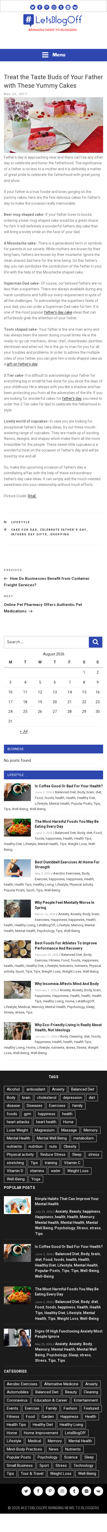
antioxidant (35, 1089)
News (53, 1449)
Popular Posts (81, 803)
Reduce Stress (53, 1154)
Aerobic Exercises (66, 873)
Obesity (70, 1146)
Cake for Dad (24, 529)
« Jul (24, 731)
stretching (15, 1162)
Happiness (74, 879)
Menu (58, 54)
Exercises (42, 920)
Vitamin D (15, 1170)
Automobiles (18, 1392)
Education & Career (50, 1400)
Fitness (54, 960)
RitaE (32, 496)
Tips (96, 803)
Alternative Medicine (61, 1384)
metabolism (83, 1138)
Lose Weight (17, 1130)
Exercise (41, 879)
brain (90, 792)
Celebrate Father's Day (63, 529)
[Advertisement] (53, 41)
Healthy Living (43, 884)
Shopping (60, 534)
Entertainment (86, 1400)
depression (72, 1097)
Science (71, 1457)
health (59, 798)
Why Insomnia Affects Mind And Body (67, 984)
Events (12, 1408)
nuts (53, 1146)
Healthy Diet (86, 798)
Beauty (75, 1211)
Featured (91, 1408)
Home (69, 1001)
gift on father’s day (22, 364)
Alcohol (13, 1089)
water (56, 1170)
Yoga (35, 1179)
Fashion (70, 1408)
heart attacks (18, 1122)
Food (39, 798)
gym (27, 1114)
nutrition (36, 1146)
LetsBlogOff (46, 925)
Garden (48, 1416)
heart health (46, 1122)
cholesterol (46, 1097)
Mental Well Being (52, 1138)
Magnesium (45, 1130)
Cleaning (75, 1036)
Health (71, 798)
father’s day (71, 398)
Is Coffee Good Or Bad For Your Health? (69, 786)
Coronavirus (17, 1400)
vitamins (37, 1170)
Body (81, 792)
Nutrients (66, 966)
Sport (30, 890)
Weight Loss (77, 844)
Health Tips (82, 838)
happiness (54, 838)
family (77, 1105)
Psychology (45, 931)
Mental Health (59, 803)
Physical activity (81, 884)
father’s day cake (58, 312)
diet (98, 792)
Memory (77, 925)
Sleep (90, 1007)
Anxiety (63, 914)
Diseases (34, 1105)
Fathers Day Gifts (29, 534)
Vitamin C (72, 1162)
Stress (9, 1012)
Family (51, 1408)
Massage (69, 1130)
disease (13, 1105)
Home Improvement (41, 1433)
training (51, 1162)
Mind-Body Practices (24, 1449)
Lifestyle (20, 522)
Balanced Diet (65, 792)
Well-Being (20, 809)
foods (49, 798)
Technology (83, 1465)
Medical (24, 1007)
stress (19, 1012)
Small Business (20, 1465)
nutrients (81, 966)
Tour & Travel (32, 1473)
